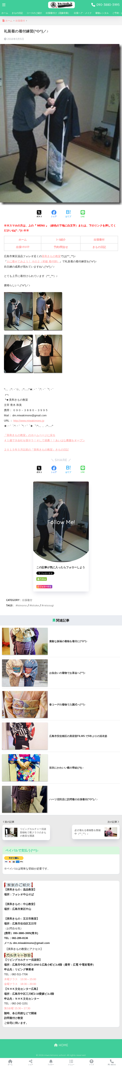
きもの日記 (17, 13)
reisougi (48, 605)
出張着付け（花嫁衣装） (58, 13)
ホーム (4, 13)
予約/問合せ (61, 247)
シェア (30, 1064)
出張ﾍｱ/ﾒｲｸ (22, 247)
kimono (22, 605)
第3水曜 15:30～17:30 (17, 1008)
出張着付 (99, 239)
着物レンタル (102, 13)
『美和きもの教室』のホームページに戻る (29, 435)
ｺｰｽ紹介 (61, 239)
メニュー (71, 1064)
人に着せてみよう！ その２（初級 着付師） (33, 261)
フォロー (51, 1064)
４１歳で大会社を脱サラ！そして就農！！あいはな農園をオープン (44, 440)
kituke (35, 605)
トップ (91, 1064)
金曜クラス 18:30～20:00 (20, 984)
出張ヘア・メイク (83, 13)
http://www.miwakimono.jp (28, 420)
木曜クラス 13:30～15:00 (20, 979)
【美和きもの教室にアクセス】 (24, 949)
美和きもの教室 (51, 256)
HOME (63, 1045)
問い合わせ (112, 1064)
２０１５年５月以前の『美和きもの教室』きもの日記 (36, 449)
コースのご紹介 (34, 13)
